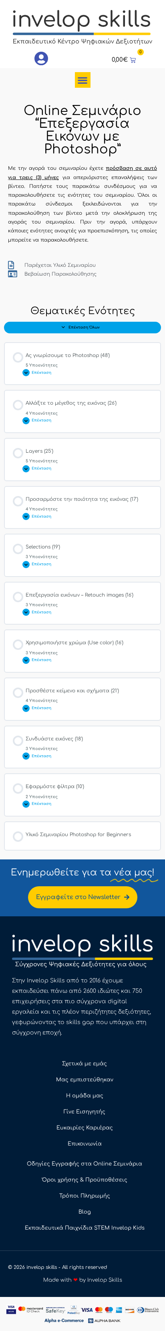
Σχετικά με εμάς (84, 1064)
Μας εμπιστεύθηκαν (84, 1080)
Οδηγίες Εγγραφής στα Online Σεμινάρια (84, 1164)
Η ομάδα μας (84, 1096)
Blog (84, 1212)
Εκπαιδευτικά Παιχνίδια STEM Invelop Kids (85, 1228)
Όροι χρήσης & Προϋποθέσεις (84, 1180)
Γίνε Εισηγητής (84, 1112)
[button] (83, 80)
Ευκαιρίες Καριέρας (84, 1128)
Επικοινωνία (85, 1144)
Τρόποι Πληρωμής (84, 1196)
